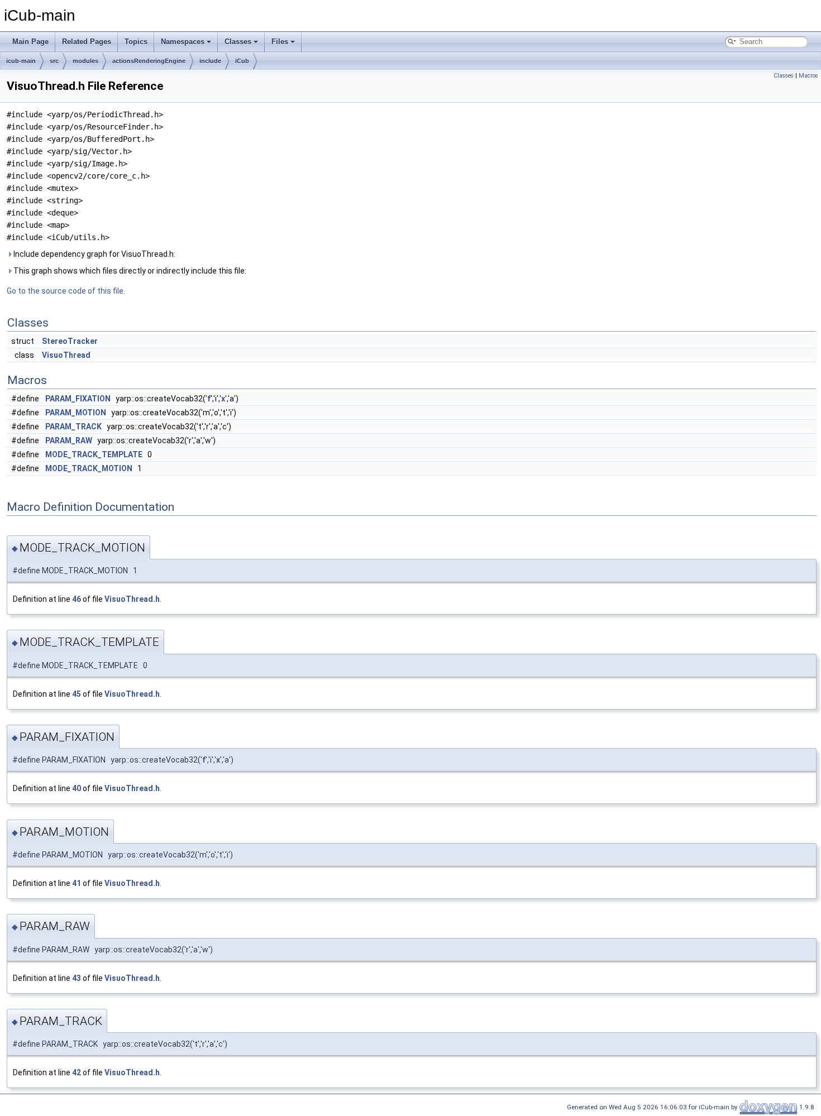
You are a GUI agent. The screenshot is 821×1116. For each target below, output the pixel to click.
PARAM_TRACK (73, 426)
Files (279, 41)
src (54, 61)
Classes (238, 41)
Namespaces (182, 41)
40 (76, 788)
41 (76, 883)
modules (85, 61)
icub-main (21, 61)
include (210, 61)
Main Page (30, 41)
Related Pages (86, 41)
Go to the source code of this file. (66, 290)
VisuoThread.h (132, 599)
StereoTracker (70, 341)
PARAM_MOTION (75, 412)
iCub (242, 61)
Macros (808, 75)
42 (76, 1072)
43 (76, 978)
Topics (136, 41)
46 (76, 599)
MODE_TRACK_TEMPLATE (93, 454)
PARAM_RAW (68, 440)
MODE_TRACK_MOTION (88, 468)
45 (76, 693)
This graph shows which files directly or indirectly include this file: (129, 270)
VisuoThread (66, 355)
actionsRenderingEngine (148, 61)
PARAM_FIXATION (78, 398)
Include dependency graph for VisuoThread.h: (93, 254)
